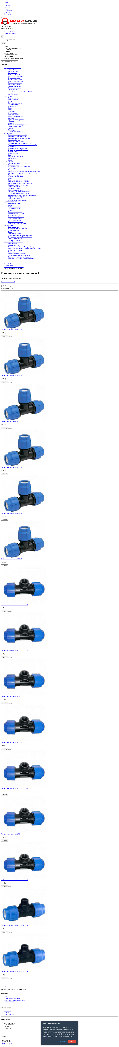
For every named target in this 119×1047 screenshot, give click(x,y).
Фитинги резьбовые (14, 126)
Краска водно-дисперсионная (17, 148)
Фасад (10, 93)
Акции (6, 1012)
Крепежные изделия (14, 175)
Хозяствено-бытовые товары (13, 242)
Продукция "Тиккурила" (16, 156)
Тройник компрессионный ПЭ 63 (11, 559)
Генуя (10, 101)
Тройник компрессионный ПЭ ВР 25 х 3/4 (14, 788)
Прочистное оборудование (16, 120)
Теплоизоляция (13, 89)
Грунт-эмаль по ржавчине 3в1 (17, 135)
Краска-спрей (12, 151)
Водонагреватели (13, 98)
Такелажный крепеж (14, 220)
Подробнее (63, 1041)
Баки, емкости (12, 243)
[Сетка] (1, 285)
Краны (10, 108)
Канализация (12, 106)
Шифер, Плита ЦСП (14, 94)
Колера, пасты (12, 146)
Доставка (7, 7)
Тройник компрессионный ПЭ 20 (11, 329)
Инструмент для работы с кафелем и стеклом (22, 173)
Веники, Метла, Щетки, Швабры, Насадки (21, 247)
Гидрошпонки (12, 73)
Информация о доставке (12, 998)
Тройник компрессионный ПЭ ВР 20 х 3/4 (14, 650)
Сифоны (11, 123)
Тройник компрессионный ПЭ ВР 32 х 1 (13, 834)
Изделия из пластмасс (15, 250)
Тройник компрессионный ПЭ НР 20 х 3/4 (14, 971)
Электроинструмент (14, 198)
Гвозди (10, 205)
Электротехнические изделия (17, 200)
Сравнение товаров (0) (8, 282)
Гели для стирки (13, 227)
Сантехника (8, 96)
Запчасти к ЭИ (13, 168)
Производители (9, 1014)
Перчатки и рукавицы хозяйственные (20, 257)
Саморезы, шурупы (14, 215)
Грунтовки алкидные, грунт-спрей (19, 138)
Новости (7, 12)
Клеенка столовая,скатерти (16, 253)
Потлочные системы (14, 84)
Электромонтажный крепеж (17, 223)
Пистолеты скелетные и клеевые (18, 180)
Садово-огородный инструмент (18, 185)
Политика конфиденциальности (14, 1000)
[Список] (3, 285)
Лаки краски (8, 133)
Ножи (10, 178)
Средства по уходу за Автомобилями (20, 237)
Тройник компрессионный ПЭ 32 (11, 421)
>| (5, 986)
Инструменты (8, 161)
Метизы (10, 210)
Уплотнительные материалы (17, 125)
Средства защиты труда (15, 190)
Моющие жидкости (14, 230)
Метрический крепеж (15, 212)
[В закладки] (9, 336)
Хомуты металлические (15, 131)
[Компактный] (5, 285)
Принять (72, 1041)
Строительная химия (14, 88)
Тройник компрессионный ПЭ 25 (11, 375)
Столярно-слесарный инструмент (18, 191)
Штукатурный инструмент (16, 197)
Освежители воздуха (14, 233)
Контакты (7, 14)
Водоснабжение (13, 99)
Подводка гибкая (13, 114)
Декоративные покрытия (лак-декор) (19, 143)
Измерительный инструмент (17, 170)
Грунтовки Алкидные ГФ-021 (17, 136)
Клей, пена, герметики (15, 76)
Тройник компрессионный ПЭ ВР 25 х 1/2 (14, 742)
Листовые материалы (15, 79)
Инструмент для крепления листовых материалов (24, 171)
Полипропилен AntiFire (15, 116)
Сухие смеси (12, 69)
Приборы (11, 118)
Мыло (10, 232)
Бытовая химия (9, 225)
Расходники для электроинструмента (20, 183)
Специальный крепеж (15, 218)
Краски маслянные (14, 153)
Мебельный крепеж (14, 208)
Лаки (9, 155)
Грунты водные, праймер (16, 141)
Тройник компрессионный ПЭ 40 (11, 467)
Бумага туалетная (13, 245)
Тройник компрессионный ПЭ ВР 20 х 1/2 (14, 605)
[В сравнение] (11, 336)
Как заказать (8, 10)
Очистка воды (12, 113)
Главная (6, 2)
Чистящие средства (14, 240)
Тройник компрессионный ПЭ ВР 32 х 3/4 (14, 880)
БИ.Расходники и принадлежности (19, 166)
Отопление (11, 111)
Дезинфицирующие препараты (18, 228)
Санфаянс (11, 121)
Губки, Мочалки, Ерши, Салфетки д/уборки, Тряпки (24, 248)
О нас (6, 997)
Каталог (7, 5)
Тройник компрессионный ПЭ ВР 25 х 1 (13, 696)
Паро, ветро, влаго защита (16, 81)
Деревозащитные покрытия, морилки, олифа (22, 145)
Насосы (10, 109)
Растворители (12, 158)
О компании (8, 4)
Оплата (6, 9)
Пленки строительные (15, 83)
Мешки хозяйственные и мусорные (19, 255)
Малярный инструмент (15, 176)
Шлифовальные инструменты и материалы (22, 195)
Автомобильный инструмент (17, 163)
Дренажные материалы (15, 74)
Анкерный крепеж (14, 203)
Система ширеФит (14, 186)
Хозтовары (11, 130)
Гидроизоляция (13, 71)
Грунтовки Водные (14, 140)
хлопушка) (11, 128)
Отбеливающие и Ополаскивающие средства (22, 235)
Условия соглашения (10, 1002)
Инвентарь (11, 252)
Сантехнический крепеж (16, 217)
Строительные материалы (12, 68)
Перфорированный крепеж (16, 213)
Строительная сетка (14, 86)
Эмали (10, 160)
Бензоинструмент (13, 165)
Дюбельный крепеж (14, 207)
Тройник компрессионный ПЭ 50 (11, 513)
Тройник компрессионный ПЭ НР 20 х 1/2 (14, 925)
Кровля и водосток (14, 78)
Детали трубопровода (15, 103)
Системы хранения (14, 188)
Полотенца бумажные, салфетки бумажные (22, 258)
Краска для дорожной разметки (18, 150)
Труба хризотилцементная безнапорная (20, 91)
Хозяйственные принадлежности (18, 193)
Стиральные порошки (15, 238)
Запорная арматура (14, 104)
